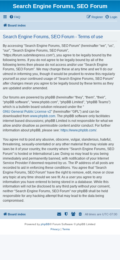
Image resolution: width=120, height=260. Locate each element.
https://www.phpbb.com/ (78, 130)
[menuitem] (14, 17)
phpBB (45, 224)
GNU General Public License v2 (27, 112)
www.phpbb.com (42, 116)
